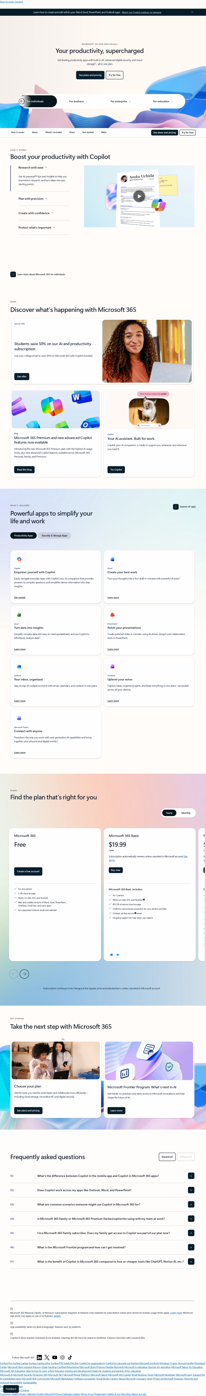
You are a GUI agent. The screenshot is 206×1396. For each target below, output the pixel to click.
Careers (114, 1378)
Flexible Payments (114, 1367)
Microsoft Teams (99, 1374)
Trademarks (100, 1394)
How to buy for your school (40, 1371)
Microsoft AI (6, 1374)
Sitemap (31, 1394)
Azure (150, 1374)
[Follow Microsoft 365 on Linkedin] (39, 1357)
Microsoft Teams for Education (187, 1367)
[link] (17, 133)
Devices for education (159, 1367)
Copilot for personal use (118, 1363)
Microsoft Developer (164, 1374)
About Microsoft (127, 1378)
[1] (11, 1308)
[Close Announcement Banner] (191, 12)
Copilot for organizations (92, 1363)
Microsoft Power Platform (76, 1374)
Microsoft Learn (184, 1374)
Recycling (126, 1394)
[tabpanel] (102, 652)
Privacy (59, 1394)
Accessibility (16, 1382)
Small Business (139, 1374)
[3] (11, 1333)
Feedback (11, 1388)
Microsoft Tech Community (36, 1378)
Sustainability (30, 1382)
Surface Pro (6, 1363)
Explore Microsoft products (145, 1363)
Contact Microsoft (45, 1394)
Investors (178, 1378)
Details (57, 1316)
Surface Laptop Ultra (39, 1363)
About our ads (139, 1394)
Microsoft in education (136, 1367)
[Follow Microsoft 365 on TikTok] (70, 1357)
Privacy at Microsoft (163, 1378)
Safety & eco (114, 1394)
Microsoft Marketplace (62, 1378)
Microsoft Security (22, 1374)
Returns (37, 1367)
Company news (144, 1378)
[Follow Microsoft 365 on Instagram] (62, 1357)
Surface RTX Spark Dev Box (65, 1363)
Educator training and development (73, 1371)
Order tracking (48, 1367)
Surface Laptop (20, 1363)
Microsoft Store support (20, 1367)
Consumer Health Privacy (13, 1394)
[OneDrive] (117, 954)
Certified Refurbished (68, 1367)
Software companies (84, 1378)
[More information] (144, 900)
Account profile (186, 1363)
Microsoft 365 (55, 1374)
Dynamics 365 (40, 1374)
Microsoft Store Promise (92, 1367)
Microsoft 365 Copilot (119, 1374)
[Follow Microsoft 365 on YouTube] (54, 1357)
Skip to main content (11, 1)
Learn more (176, 1312)
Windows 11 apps (168, 1363)
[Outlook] (111, 954)
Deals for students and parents (108, 1371)
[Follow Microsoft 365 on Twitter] (47, 1357)
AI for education (132, 1371)
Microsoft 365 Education (12, 1371)
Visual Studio (103, 1378)
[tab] (23, 535)
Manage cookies (71, 1394)
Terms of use (87, 1394)
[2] (11, 1322)
